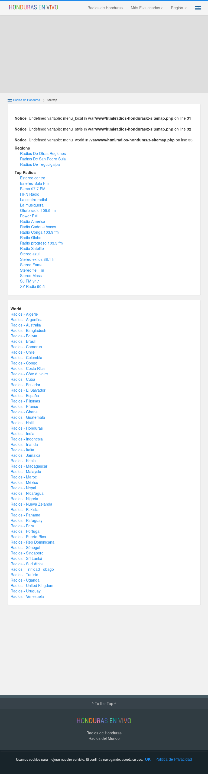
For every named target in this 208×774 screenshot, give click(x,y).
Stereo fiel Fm (32, 270)
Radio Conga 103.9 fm (39, 232)
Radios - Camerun (26, 346)
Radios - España (25, 395)
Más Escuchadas (145, 7)
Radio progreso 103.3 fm (41, 243)
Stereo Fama (31, 264)
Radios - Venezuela (27, 596)
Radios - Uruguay (26, 591)
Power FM (29, 215)
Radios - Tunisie (24, 574)
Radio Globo (30, 237)
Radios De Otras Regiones (43, 153)
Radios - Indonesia (27, 439)
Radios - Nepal (23, 487)
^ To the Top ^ (104, 703)
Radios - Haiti (22, 422)
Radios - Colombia (26, 357)
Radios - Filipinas (25, 401)
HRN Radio (29, 194)
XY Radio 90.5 (32, 286)
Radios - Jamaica (25, 455)
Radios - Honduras (27, 428)
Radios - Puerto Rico (28, 536)
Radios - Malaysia (26, 471)
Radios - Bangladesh (28, 330)
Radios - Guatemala (28, 417)
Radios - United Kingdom (32, 585)
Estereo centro (32, 177)
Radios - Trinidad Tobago (32, 569)
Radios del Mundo (104, 738)
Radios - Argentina (27, 319)
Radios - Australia (26, 325)
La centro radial (33, 199)
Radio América (32, 221)
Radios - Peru (22, 525)
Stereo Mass (31, 275)
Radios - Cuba (23, 379)
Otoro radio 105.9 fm (38, 210)
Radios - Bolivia (24, 335)
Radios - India (22, 433)
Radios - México (24, 482)
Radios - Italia (22, 449)
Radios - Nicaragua (27, 493)
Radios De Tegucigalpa (40, 164)
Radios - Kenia (23, 460)
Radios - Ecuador (25, 384)
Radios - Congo (24, 363)
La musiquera (32, 205)
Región (177, 7)
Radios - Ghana (24, 411)
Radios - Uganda (25, 580)
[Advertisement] (104, 54)
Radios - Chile (23, 352)
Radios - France (24, 406)
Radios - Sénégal (25, 547)
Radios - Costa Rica (28, 368)
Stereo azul (30, 253)
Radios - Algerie (24, 314)
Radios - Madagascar (29, 466)
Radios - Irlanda (24, 444)
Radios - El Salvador (28, 390)
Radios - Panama (25, 515)
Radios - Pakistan (26, 509)
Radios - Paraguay (27, 520)
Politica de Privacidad (173, 759)
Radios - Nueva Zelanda (31, 504)
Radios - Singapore (27, 553)
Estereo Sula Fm (34, 183)
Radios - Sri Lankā (26, 558)
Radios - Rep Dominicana (32, 542)
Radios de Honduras (105, 7)
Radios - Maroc (24, 477)
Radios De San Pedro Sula (43, 158)
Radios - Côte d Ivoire (29, 373)
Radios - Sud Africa (27, 563)
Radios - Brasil (23, 341)
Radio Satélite (32, 248)
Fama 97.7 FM (33, 188)
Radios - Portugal (25, 531)
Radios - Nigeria (24, 498)
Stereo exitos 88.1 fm (38, 259)
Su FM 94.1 (30, 281)
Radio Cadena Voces (38, 226)
